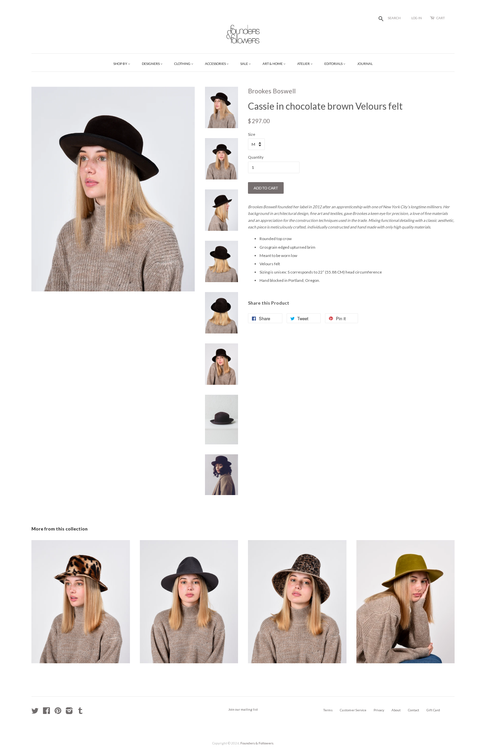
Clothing (182, 64)
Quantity (255, 157)
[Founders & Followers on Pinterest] (57, 712)
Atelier (303, 64)
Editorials (333, 64)
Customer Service (353, 710)
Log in (416, 18)
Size (251, 134)
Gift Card (433, 710)
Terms (328, 710)
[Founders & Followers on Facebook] (46, 712)
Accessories (215, 64)
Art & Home (273, 64)
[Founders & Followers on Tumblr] (80, 712)
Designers (151, 64)
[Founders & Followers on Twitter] (35, 712)
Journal (365, 64)
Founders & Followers (256, 743)
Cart (440, 18)
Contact (413, 710)
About (396, 710)
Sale (244, 64)
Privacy (379, 710)
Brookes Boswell (272, 91)
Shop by (120, 64)
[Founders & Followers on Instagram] (69, 712)
